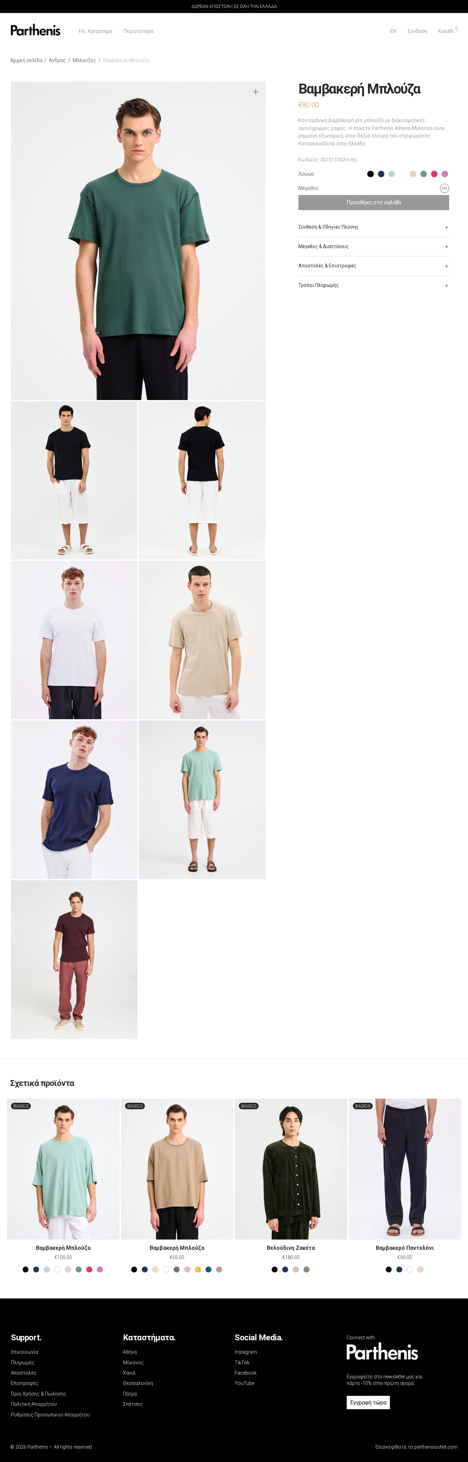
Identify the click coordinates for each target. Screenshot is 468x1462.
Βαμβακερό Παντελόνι (405, 1248)
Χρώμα (306, 174)
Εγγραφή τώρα (368, 1402)
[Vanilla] (155, 1269)
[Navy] (36, 1269)
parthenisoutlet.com (436, 1447)
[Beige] (68, 1269)
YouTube (244, 1383)
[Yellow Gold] (198, 1269)
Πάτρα (130, 1394)
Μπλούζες (84, 60)
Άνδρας (57, 60)
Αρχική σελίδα (26, 60)
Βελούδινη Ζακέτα (291, 1248)
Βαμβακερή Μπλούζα (63, 1248)
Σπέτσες (133, 1404)
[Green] (78, 1269)
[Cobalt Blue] (208, 1269)
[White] (57, 1269)
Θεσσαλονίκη (138, 1383)
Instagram (246, 1352)
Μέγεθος (308, 188)
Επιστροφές (24, 1383)
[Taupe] (187, 1269)
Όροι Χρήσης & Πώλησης (38, 1394)
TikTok (242, 1362)
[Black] (25, 1269)
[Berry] (89, 1269)
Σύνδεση (417, 31)
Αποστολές (24, 1373)
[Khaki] (306, 1269)
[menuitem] (393, 31)
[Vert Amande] (46, 1269)
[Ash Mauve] (219, 1269)
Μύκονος (133, 1362)
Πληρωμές (23, 1362)
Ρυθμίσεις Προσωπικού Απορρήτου (50, 1414)
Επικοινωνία (24, 1352)
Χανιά (129, 1373)
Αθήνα (130, 1352)
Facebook (246, 1373)
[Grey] (176, 1269)
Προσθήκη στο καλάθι (373, 202)
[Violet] (100, 1269)
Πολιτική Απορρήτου (34, 1404)
